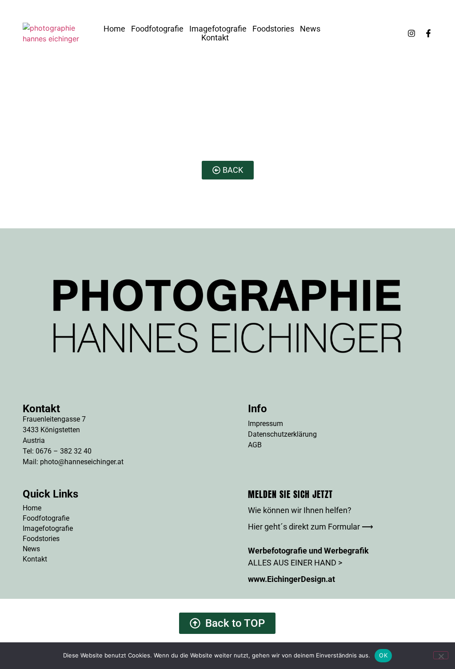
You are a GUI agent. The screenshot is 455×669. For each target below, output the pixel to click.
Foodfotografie (157, 28)
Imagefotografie (218, 28)
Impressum (265, 423)
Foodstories (273, 28)
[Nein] (440, 655)
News (310, 28)
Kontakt (215, 37)
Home (114, 28)
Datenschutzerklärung (282, 434)
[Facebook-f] (428, 33)
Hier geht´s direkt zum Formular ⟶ (310, 526)
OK (383, 655)
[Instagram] (411, 33)
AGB (255, 445)
